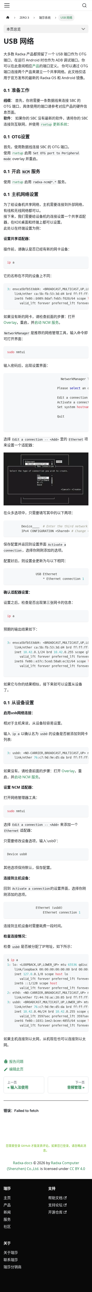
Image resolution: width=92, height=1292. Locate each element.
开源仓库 (55, 1212)
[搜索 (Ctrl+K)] (84, 5)
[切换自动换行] (75, 289)
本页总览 (13, 29)
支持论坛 (55, 1205)
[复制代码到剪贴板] (83, 262)
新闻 (7, 1212)
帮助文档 (55, 1197)
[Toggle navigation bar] (7, 5)
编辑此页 (16, 1069)
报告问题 (16, 1061)
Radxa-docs (22, 1162)
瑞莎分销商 (12, 1266)
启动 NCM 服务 (46, 322)
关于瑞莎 (11, 1252)
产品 (35, 65)
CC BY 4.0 (77, 1168)
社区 (7, 1226)
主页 (7, 1197)
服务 (7, 1219)
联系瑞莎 (11, 1259)
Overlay (10, 322)
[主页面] (8, 17)
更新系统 (54, 124)
